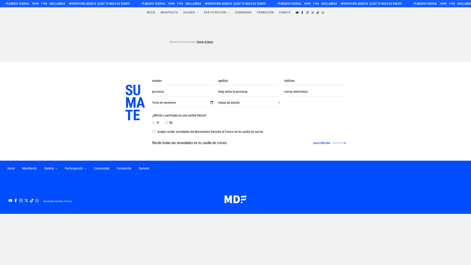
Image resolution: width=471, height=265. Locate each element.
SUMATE (285, 12)
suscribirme (321, 143)
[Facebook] (302, 12)
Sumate (144, 168)
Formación (124, 168)
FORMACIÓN (265, 12)
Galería (49, 168)
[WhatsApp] (322, 12)
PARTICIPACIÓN (215, 12)
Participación (74, 168)
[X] (312, 12)
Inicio (11, 168)
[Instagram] (307, 12)
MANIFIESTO (169, 12)
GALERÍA (189, 12)
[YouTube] (297, 12)
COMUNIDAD (243, 12)
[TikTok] (317, 12)
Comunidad (101, 168)
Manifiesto (29, 168)
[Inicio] (235, 199)
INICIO (151, 12)
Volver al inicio (204, 42)
